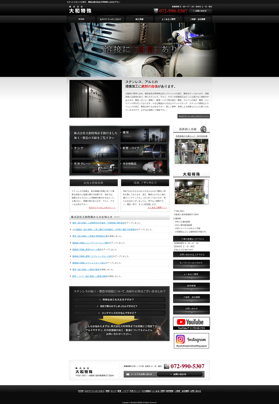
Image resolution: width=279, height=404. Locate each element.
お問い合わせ (195, 391)
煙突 (107, 391)
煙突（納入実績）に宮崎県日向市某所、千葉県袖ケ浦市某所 (98, 223)
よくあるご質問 (158, 391)
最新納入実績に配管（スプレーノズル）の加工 (92, 256)
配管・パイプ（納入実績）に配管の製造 (89, 276)
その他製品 (146, 391)
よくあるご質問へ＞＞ (157, 207)
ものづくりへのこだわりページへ (194, 116)
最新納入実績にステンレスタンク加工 (88, 263)
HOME (80, 391)
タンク (113, 391)
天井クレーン (135, 391)
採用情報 (169, 391)
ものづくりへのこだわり (94, 391)
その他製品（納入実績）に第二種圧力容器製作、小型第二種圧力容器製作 (104, 229)
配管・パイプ (123, 391)
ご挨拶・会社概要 (182, 391)
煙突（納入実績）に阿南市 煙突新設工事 (90, 236)
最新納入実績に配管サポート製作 (86, 249)
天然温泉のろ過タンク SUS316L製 (191, 136)
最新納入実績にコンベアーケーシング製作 (90, 243)
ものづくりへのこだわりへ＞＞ (102, 207)
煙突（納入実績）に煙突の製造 (85, 269)
